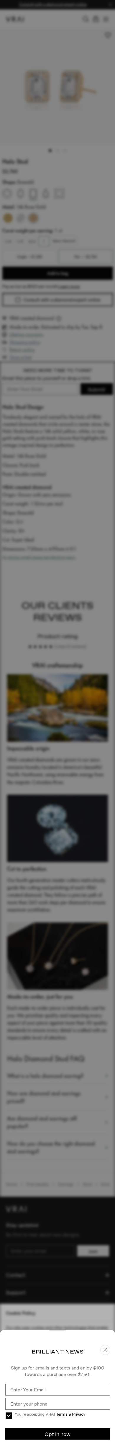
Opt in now (57, 1434)
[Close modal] (57, 723)
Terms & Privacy (70, 1414)
